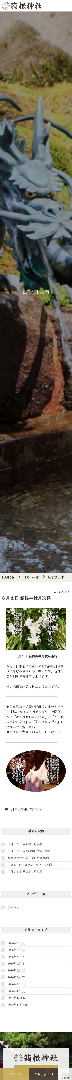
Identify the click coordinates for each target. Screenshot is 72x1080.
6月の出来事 (18, 809)
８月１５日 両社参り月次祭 (25, 844)
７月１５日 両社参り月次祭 (25, 871)
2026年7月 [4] (17, 949)
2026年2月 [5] (16, 984)
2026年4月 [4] (16, 970)
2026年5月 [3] (16, 963)
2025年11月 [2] (17, 1004)
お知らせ (35, 809)
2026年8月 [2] (16, 943)
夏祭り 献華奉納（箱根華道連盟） (29, 858)
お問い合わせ (43, 1074)
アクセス (14, 1073)
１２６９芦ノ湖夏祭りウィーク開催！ (31, 865)
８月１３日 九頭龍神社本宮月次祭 (29, 851)
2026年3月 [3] (16, 977)
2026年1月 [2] (16, 991)
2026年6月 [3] (16, 956)
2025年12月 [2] (17, 997)
